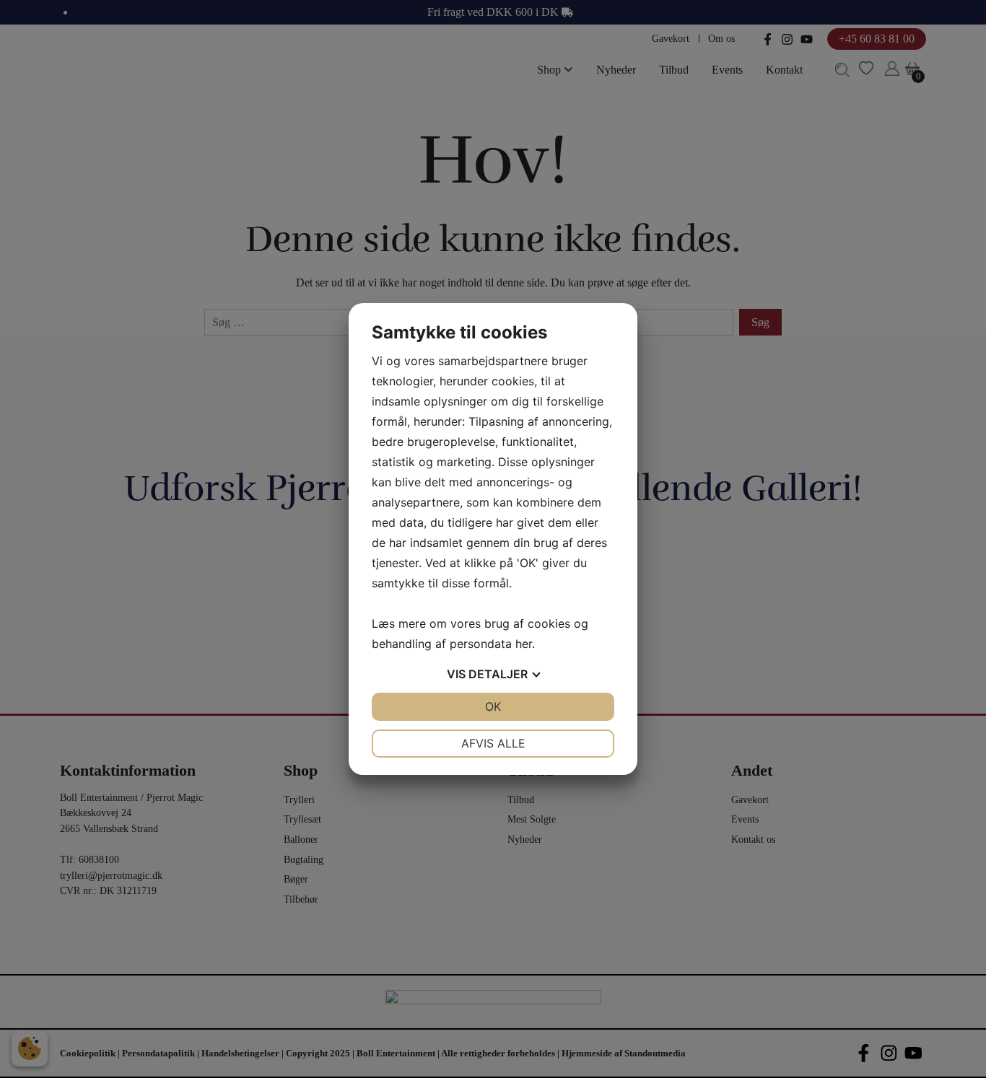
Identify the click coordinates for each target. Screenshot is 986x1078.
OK (493, 706)
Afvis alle (493, 743)
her (523, 643)
